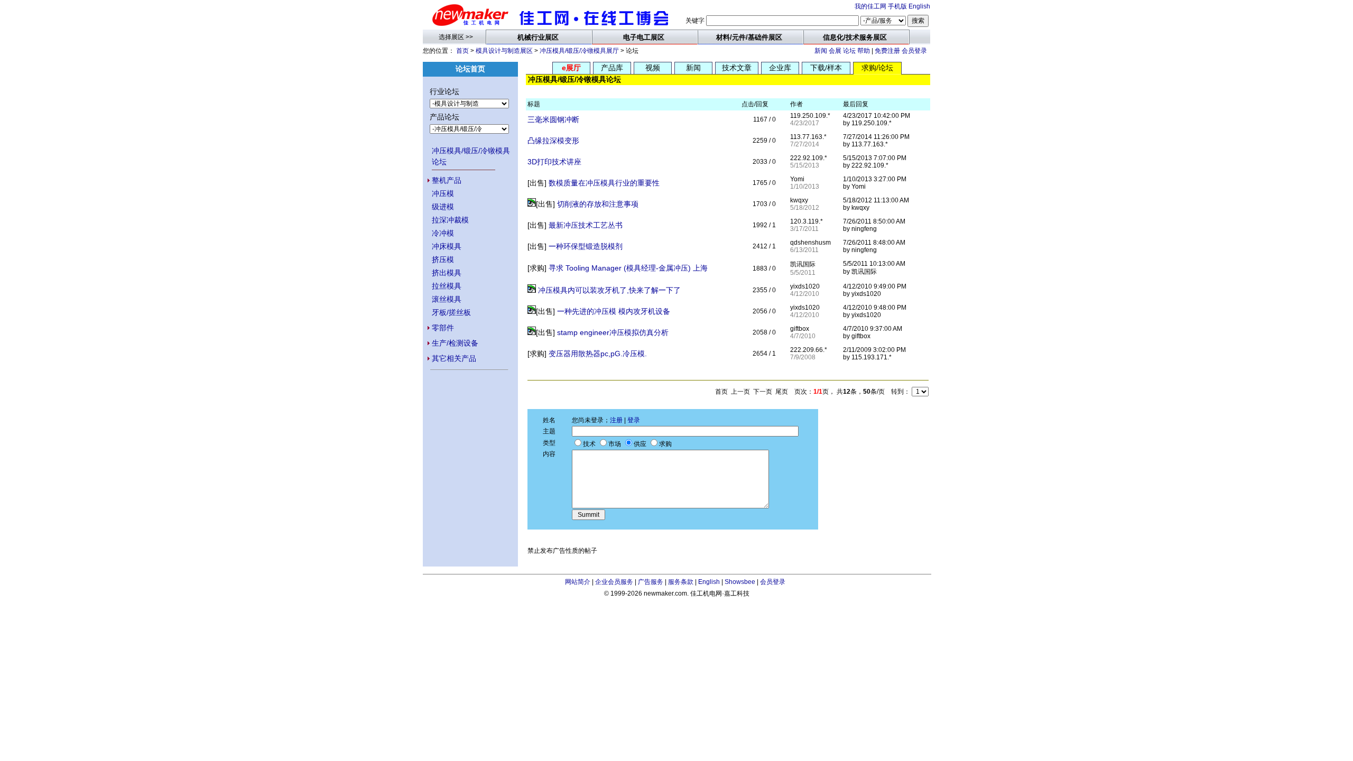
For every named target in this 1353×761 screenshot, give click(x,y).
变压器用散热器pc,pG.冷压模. (598, 353)
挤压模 (443, 259)
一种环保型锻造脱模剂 (586, 246)
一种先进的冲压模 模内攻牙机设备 (613, 311)
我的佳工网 (870, 6)
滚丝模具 (446, 299)
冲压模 (443, 193)
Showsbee (740, 582)
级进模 (443, 206)
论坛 (849, 50)
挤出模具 (446, 272)
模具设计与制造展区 (504, 50)
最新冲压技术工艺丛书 (586, 225)
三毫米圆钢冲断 (553, 119)
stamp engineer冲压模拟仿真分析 (613, 332)
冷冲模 (443, 233)
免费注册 (887, 50)
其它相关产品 (454, 358)
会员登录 (914, 50)
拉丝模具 (446, 286)
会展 (835, 50)
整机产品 (446, 180)
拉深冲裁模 (450, 220)
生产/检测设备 (455, 343)
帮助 (863, 50)
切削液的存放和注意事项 (597, 204)
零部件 (443, 327)
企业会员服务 (614, 582)
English (919, 6)
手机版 (897, 6)
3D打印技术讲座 (554, 161)
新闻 (820, 50)
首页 (462, 50)
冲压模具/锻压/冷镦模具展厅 (579, 50)
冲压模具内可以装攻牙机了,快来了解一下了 (609, 290)
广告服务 (650, 582)
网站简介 (577, 582)
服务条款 (680, 582)
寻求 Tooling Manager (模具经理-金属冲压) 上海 (628, 268)
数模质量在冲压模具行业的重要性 (604, 183)
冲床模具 (446, 246)
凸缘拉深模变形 (553, 140)
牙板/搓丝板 (451, 312)
